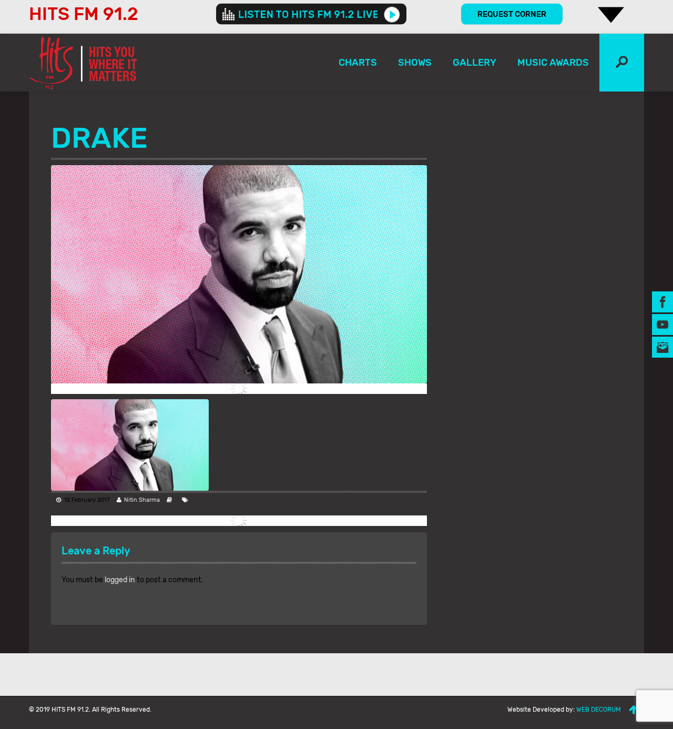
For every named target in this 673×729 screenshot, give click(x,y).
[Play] (392, 14)
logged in (120, 579)
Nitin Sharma (142, 500)
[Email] (662, 346)
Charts (358, 62)
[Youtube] (662, 324)
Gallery (474, 62)
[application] (311, 14)
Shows (415, 62)
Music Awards (553, 62)
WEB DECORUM (598, 709)
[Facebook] (662, 301)
